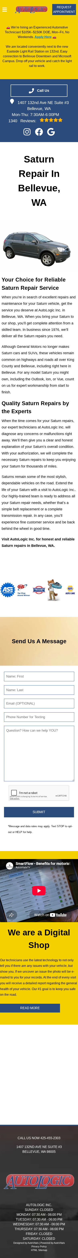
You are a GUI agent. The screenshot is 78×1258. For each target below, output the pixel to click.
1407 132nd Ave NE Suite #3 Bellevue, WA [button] (43, 105)
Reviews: (23, 121)
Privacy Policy (39, 1246)
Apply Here (43, 37)
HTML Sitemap (39, 1250)
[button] (27, 132)
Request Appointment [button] (64, 9)
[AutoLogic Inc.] (31, 9)
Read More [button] (30, 1008)
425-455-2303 (50, 1138)
